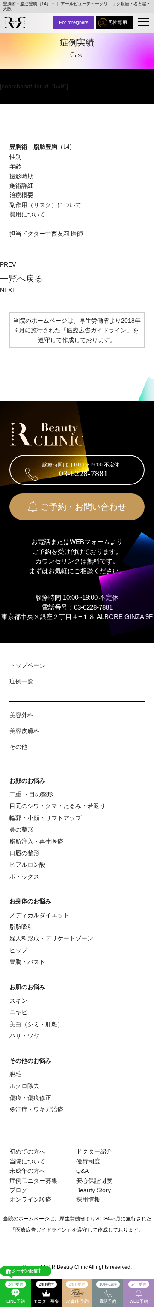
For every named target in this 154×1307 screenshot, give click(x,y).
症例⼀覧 (21, 681)
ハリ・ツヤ (24, 1035)
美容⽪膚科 (24, 730)
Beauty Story (93, 1190)
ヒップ (18, 950)
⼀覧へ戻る (21, 278)
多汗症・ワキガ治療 (36, 1109)
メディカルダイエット (39, 915)
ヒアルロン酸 (27, 864)
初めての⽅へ (27, 1151)
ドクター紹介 (94, 1151)
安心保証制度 (94, 1180)
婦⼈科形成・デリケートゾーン (51, 938)
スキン (18, 1000)
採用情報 (88, 1199)
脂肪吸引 (21, 926)
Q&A (82, 1170)
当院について (27, 1161)
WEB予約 (139, 1293)
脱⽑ (15, 1074)
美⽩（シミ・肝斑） (36, 1024)
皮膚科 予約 (77, 1293)
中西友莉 (57, 233)
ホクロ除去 (24, 1085)
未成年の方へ (27, 1170)
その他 (18, 746)
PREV (8, 264)
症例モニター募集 (33, 1180)
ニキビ (18, 1012)
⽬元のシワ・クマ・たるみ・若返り (57, 805)
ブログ (18, 1190)
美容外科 (21, 715)
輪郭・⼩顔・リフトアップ (45, 817)
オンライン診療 (30, 1199)
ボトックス (24, 876)
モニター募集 (46, 1293)
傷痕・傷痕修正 (30, 1097)
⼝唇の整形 (24, 853)
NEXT (8, 290)
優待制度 (88, 1161)
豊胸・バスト (27, 961)
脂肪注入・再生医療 (36, 841)
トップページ (27, 665)
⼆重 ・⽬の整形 (31, 794)
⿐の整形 (21, 829)
